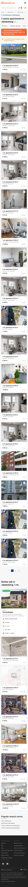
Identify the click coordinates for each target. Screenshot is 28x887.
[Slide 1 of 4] (12, 556)
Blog (2, 845)
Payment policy (5, 855)
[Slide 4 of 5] (14, 91)
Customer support (18, 850)
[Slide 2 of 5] (13, 91)
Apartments (10, 12)
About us (3, 843)
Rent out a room (18, 843)
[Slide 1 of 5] (12, 91)
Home (2, 12)
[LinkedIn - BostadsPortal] (7, 864)
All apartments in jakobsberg (11, 15)
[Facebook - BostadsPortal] (3, 864)
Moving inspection (18, 845)
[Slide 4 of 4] (15, 556)
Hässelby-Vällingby (15, 26)
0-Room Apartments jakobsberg (10, 825)
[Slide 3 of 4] (14, 556)
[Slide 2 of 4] (13, 556)
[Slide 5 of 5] (15, 91)
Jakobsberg (20, 12)
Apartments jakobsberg (8, 823)
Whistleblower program (6, 857)
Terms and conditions (19, 853)
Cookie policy (4, 853)
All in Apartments (6, 821)
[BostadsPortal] (8, 3)
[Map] (25, 7)
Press (2, 848)
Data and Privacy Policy (7, 850)
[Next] (19, 570)
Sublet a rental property (20, 848)
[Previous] (9, 570)
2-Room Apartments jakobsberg (10, 828)
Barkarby (4, 26)
